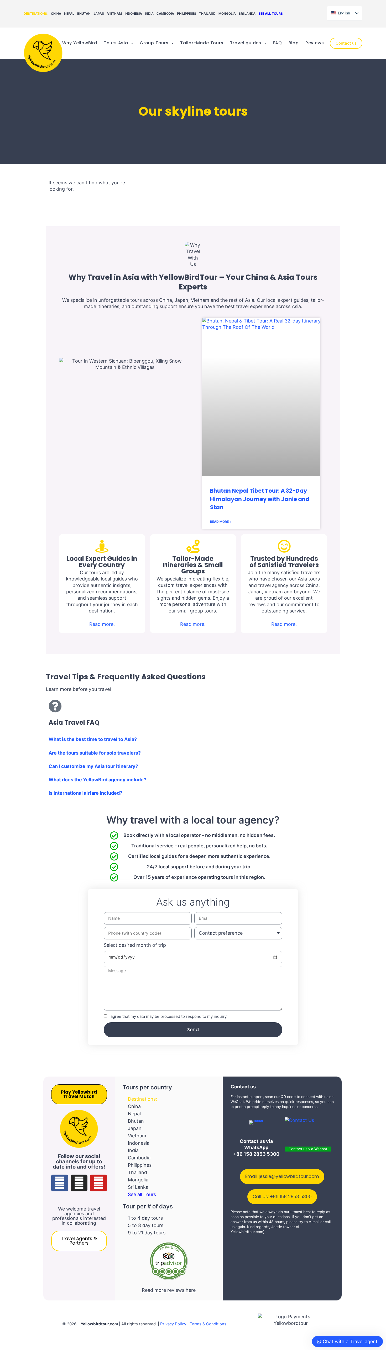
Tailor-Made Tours (201, 43)
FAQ (277, 43)
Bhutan (84, 13)
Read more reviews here (169, 1290)
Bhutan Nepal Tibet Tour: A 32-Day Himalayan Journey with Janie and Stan (260, 499)
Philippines (186, 13)
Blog (294, 43)
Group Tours (154, 43)
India (149, 13)
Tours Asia (116, 43)
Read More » (221, 522)
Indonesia (133, 13)
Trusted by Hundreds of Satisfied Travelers (284, 561)
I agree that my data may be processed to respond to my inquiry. (167, 1016)
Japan (98, 13)
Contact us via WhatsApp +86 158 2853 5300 (256, 1147)
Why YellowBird (79, 43)
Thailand (207, 13)
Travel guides (245, 43)
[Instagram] (79, 1183)
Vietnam (114, 13)
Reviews (314, 43)
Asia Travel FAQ (74, 722)
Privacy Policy (173, 1323)
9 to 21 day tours (146, 1232)
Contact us (346, 43)
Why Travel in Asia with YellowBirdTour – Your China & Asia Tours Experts (193, 282)
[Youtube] (98, 1183)
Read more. (102, 624)
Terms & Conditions (208, 1323)
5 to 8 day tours (145, 1225)
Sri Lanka (247, 13)
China (56, 13)
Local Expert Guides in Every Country (102, 561)
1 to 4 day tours (145, 1218)
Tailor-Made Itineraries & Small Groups (193, 565)
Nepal (69, 13)
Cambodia (165, 13)
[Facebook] (59, 1183)
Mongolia (227, 13)
